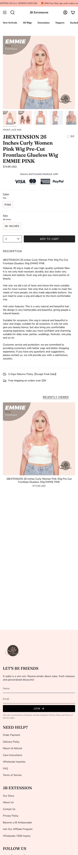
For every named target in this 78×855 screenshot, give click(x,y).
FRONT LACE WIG (12, 129)
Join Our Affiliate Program (17, 829)
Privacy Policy (55, 715)
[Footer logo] (13, 650)
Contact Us (9, 809)
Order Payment (11, 735)
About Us (8, 802)
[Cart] (73, 12)
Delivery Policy (11, 742)
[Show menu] (4, 12)
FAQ (5, 768)
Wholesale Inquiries (14, 761)
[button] (12, 12)
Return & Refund (12, 748)
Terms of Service (12, 775)
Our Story (8, 796)
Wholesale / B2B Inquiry (16, 836)
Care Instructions (12, 755)
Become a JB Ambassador (17, 822)
